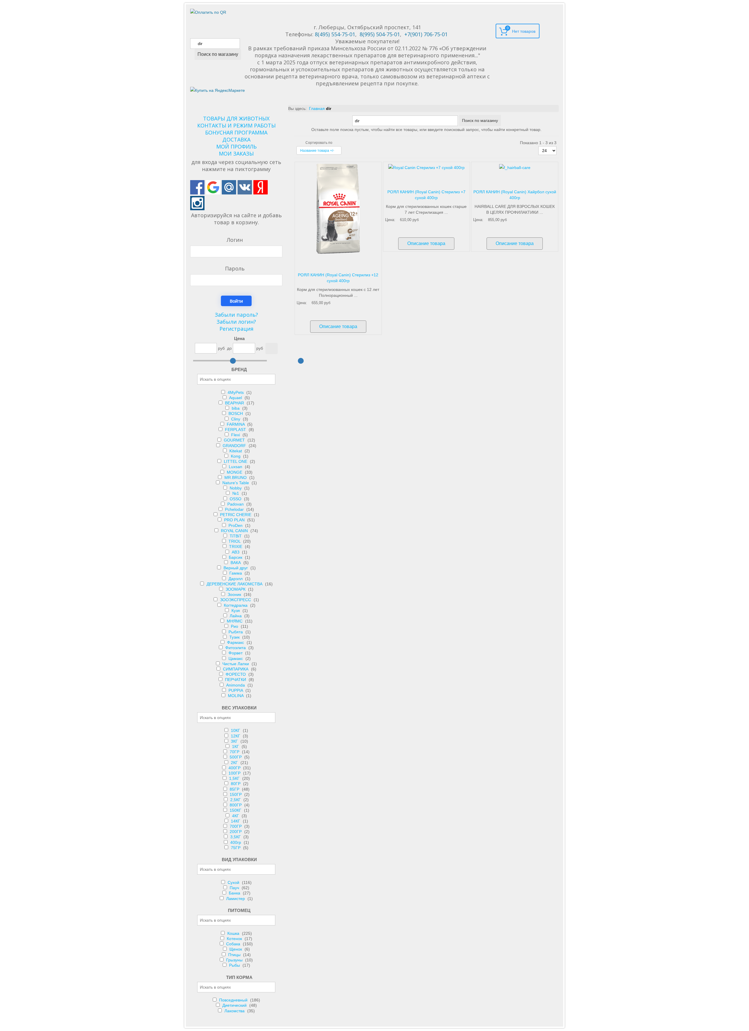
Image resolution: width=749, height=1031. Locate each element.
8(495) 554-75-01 (335, 34)
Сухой (234, 882)
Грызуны (235, 960)
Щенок (236, 949)
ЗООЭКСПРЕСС (236, 599)
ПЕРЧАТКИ (236, 679)
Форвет (236, 653)
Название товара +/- (317, 151)
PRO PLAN (235, 520)
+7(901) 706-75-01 (426, 34)
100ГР (235, 773)
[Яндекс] (260, 187)
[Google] (213, 187)
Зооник (235, 594)
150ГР (236, 794)
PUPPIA (236, 690)
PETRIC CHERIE (236, 514)
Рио (235, 626)
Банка (235, 893)
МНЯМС (235, 621)
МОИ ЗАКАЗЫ (236, 153)
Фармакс (236, 642)
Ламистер (236, 898)
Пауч (235, 887)
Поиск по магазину (217, 54)
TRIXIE (236, 546)
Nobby (236, 488)
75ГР (236, 847)
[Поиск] (271, 348)
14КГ (236, 821)
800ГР (236, 805)
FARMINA (236, 424)
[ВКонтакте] (245, 187)
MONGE (235, 472)
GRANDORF (235, 445)
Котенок (235, 938)
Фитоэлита (236, 647)
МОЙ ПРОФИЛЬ (236, 146)
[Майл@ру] (229, 187)
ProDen (236, 525)
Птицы (235, 954)
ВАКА (236, 562)
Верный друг (236, 568)
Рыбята (236, 632)
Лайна (236, 615)
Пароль (235, 268)
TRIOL (235, 541)
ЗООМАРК (236, 589)
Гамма (236, 573)
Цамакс (236, 658)
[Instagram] (197, 203)
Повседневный (234, 1000)
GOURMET (235, 440)
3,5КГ (236, 837)
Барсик (236, 557)
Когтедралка (236, 605)
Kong (236, 456)
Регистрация (236, 328)
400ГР (235, 768)
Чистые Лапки (236, 663)
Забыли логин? (236, 321)
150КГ (236, 810)
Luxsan (236, 466)
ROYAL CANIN (235, 530)
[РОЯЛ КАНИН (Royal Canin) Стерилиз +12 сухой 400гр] (338, 208)
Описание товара (338, 326)
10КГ (236, 730)
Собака (233, 944)
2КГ (235, 762)
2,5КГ (236, 799)
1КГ (236, 746)
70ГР (235, 751)
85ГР (235, 789)
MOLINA (236, 695)
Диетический (235, 1005)
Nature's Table (236, 482)
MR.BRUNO (236, 477)
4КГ (236, 815)
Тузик (235, 637)
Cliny (236, 419)
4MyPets (236, 392)
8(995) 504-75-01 (380, 34)
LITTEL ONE (236, 461)
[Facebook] (197, 187)
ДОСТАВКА (236, 139)
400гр (236, 842)
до (229, 348)
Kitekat (236, 451)
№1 (236, 493)
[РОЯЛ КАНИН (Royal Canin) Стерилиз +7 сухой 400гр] (426, 167)
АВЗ (236, 552)
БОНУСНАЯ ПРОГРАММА (236, 132)
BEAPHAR (235, 403)
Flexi (236, 434)
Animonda (236, 685)
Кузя (236, 610)
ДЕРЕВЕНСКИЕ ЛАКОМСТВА (235, 584)
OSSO (236, 498)
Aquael (236, 397)
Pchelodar (235, 509)
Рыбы (235, 965)
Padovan (236, 504)
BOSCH (236, 413)
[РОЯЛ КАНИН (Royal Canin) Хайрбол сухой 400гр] (514, 167)
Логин (235, 239)
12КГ (236, 736)
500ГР (236, 757)
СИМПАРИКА (236, 669)
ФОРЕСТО (236, 674)
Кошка (233, 933)
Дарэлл (236, 578)
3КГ (235, 741)
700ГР (236, 826)
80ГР (236, 783)
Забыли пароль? (236, 314)
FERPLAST (236, 429)
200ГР (236, 831)
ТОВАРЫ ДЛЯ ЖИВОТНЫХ (236, 118)
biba (236, 408)
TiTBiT (236, 536)
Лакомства (235, 1010)
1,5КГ (235, 778)
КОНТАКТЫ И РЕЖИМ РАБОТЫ (236, 125)
